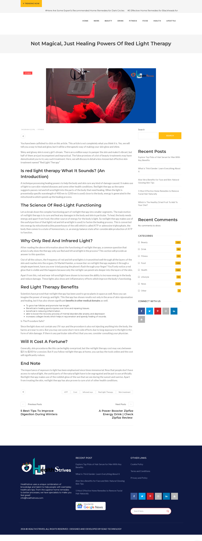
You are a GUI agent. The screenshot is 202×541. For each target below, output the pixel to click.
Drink (143, 247)
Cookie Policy (137, 462)
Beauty (144, 240)
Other (143, 289)
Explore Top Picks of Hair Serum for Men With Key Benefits (159, 157)
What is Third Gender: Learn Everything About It (159, 168)
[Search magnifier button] (168, 509)
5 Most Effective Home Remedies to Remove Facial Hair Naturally (158, 190)
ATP (66, 390)
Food (143, 261)
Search (141, 128)
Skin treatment (124, 390)
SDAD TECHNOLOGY (111, 527)
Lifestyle (145, 275)
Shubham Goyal (28, 128)
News (143, 282)
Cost (75, 390)
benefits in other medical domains (83, 298)
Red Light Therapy (105, 390)
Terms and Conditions (140, 469)
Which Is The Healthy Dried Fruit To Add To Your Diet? (158, 202)
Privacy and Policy (139, 476)
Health (144, 268)
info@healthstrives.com (32, 496)
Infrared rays (88, 390)
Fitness (28, 71)
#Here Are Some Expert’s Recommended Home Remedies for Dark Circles (84, 10)
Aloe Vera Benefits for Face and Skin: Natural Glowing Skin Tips (158, 179)
